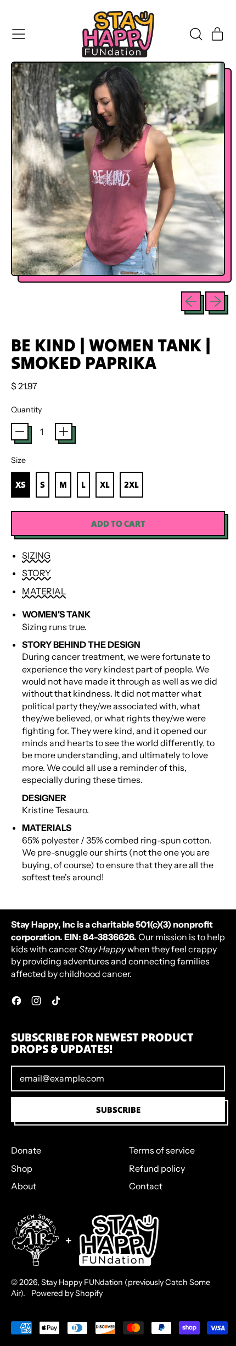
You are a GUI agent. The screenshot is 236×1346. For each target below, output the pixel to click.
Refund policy (157, 1168)
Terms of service (162, 1150)
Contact (145, 1185)
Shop (21, 1168)
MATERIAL (44, 591)
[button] (195, 34)
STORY (36, 572)
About (23, 1185)
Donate (26, 1150)
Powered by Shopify (67, 1293)
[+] (63, 431)
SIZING (36, 555)
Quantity (26, 410)
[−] (20, 431)
